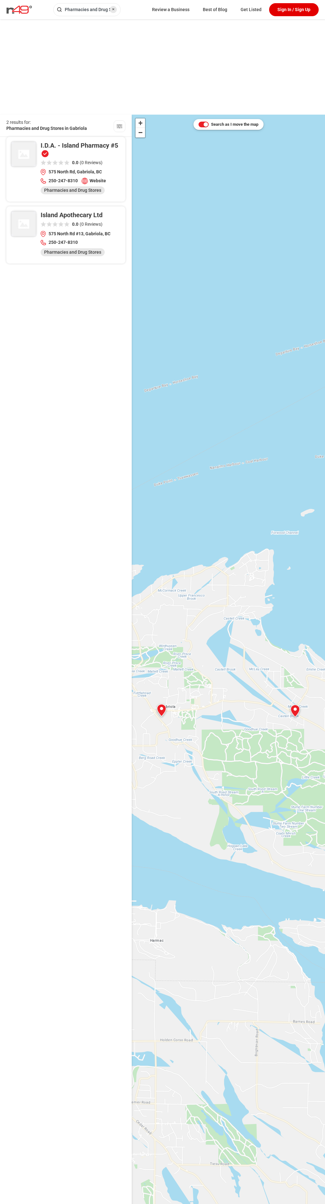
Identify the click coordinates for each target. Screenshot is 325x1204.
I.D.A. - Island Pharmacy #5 (79, 145)
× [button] (113, 9)
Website (98, 180)
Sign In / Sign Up (293, 9)
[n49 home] (119, 127)
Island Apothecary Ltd (72, 215)
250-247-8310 (63, 180)
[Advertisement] (162, 67)
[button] (161, 710)
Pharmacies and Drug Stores (72, 190)
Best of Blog (215, 9)
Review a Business (170, 9)
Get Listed (251, 9)
